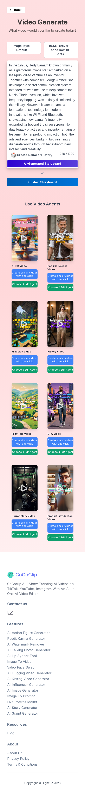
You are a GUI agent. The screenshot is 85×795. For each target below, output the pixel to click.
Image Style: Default (22, 48)
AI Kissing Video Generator (28, 679)
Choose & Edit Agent (24, 284)
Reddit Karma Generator (26, 638)
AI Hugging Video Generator (29, 673)
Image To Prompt (21, 696)
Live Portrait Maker (22, 702)
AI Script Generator (22, 713)
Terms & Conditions (22, 764)
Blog (10, 733)
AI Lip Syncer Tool (22, 656)
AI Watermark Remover (25, 644)
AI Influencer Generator (26, 685)
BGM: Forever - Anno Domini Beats (60, 50)
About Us (14, 753)
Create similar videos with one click (25, 274)
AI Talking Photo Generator (29, 650)
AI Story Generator (22, 708)
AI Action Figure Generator (28, 633)
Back (17, 10)
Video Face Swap (20, 667)
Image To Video (19, 661)
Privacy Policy (18, 759)
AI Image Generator (22, 690)
